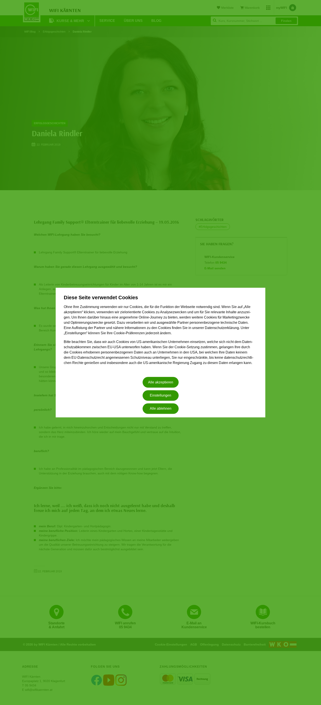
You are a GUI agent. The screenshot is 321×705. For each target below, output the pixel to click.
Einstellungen (160, 395)
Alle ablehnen (160, 409)
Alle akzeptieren (160, 382)
